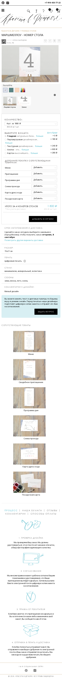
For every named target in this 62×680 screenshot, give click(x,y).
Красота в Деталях (11, 30)
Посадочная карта (14, 198)
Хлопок (10, 150)
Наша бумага (32, 510)
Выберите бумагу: (17, 133)
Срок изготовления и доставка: (24, 228)
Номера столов (29, 30)
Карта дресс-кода (13, 192)
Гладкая (11, 136)
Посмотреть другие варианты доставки (24, 240)
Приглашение (11, 174)
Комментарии (15, 514)
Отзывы (52, 510)
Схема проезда (12, 186)
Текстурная (12, 146)
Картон (10, 153)
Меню (8, 167)
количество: (14, 119)
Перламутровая (15, 139)
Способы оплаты (44, 514)
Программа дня (12, 180)
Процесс (11, 510)
